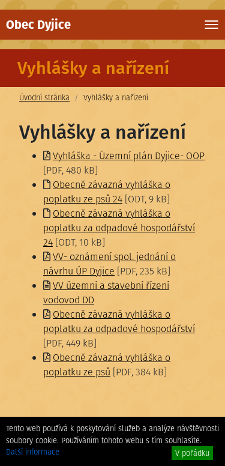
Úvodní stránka (44, 97)
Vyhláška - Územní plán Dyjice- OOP (129, 156)
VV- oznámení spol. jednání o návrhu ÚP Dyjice (109, 264)
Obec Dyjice (38, 24)
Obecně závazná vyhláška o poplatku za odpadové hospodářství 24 (119, 228)
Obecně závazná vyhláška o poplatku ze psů (106, 365)
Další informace (32, 452)
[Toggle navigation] (211, 24)
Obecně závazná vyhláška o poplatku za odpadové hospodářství (119, 321)
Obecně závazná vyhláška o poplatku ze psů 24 (106, 192)
